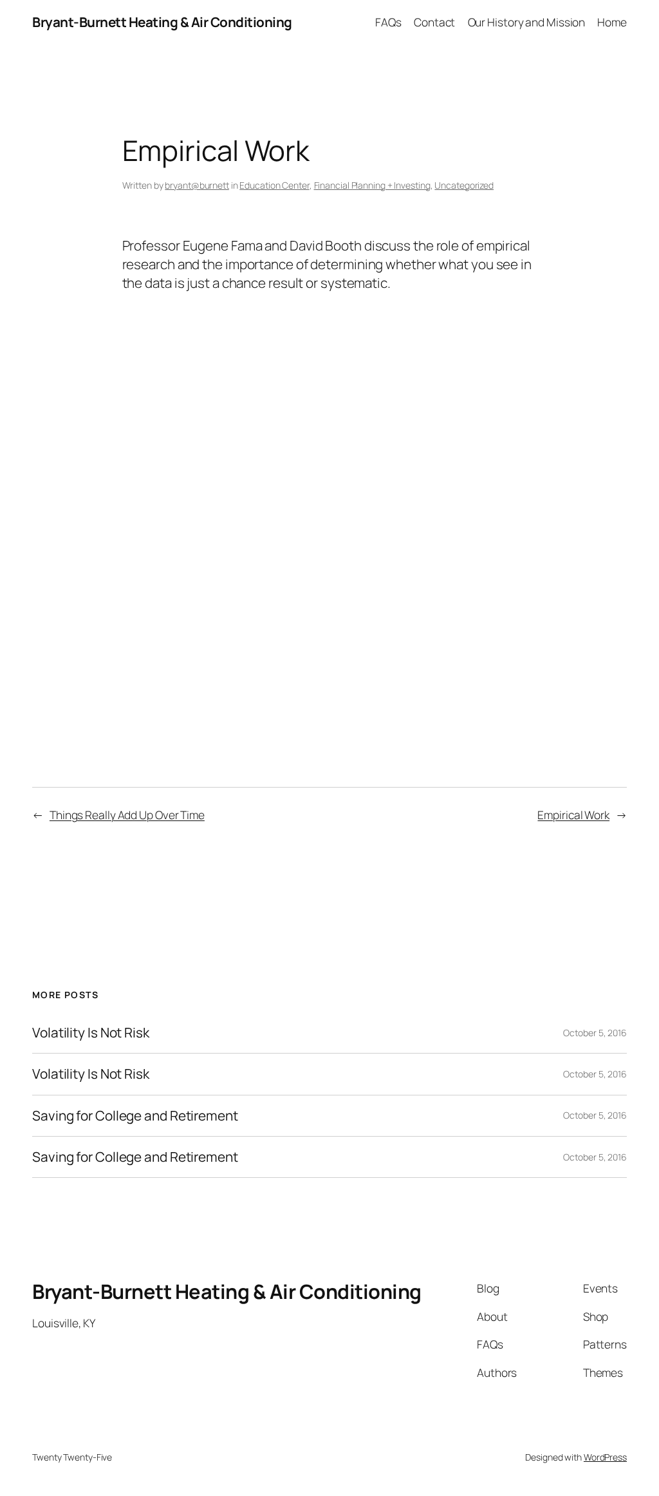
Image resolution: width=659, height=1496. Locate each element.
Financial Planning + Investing (372, 185)
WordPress (605, 1457)
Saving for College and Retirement (135, 1115)
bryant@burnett (197, 185)
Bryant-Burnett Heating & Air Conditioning (162, 22)
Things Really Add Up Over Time (127, 814)
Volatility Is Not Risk (90, 1032)
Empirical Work (573, 814)
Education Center (274, 185)
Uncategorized (464, 185)
